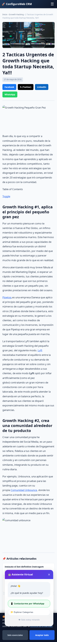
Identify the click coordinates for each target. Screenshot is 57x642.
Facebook (9, 87)
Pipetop (6, 297)
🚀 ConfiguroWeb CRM (17, 4)
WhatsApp (10, 94)
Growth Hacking (16, 14)
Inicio (4, 14)
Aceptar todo (42, 635)
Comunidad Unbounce (24, 490)
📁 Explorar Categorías (21, 612)
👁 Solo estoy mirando (29, 620)
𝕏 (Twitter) (25, 87)
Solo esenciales (15, 635)
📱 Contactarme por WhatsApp (27, 603)
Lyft (40, 350)
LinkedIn (41, 87)
